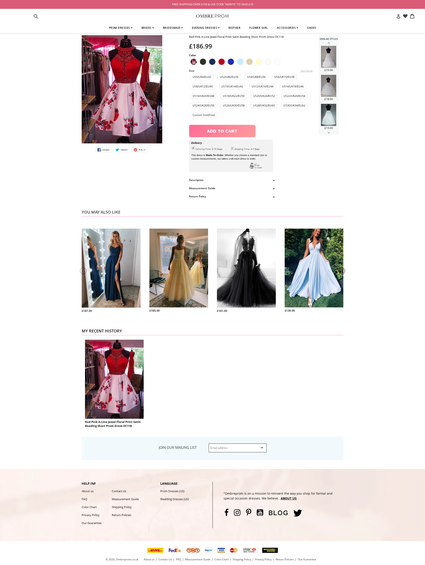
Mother (234, 28)
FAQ (84, 499)
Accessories (287, 28)
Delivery (196, 143)
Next (328, 132)
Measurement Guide (202, 188)
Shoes (311, 28)
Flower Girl (258, 28)
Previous (328, 43)
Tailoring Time (203, 148)
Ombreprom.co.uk (127, 559)
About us (88, 491)
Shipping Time (241, 148)
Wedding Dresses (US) (174, 499)
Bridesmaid (172, 28)
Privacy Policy (91, 515)
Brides (147, 28)
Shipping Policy (122, 507)
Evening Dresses (205, 28)
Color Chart (89, 507)
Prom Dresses (120, 28)
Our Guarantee (91, 523)
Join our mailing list (178, 447)
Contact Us (119, 491)
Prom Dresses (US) (172, 491)
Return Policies (121, 515)
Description (196, 180)
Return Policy (197, 196)
